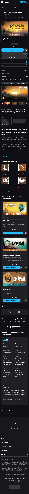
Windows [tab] (5, 339)
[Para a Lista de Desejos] (25, 233)
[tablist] (14, 339)
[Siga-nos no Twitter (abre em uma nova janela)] (14, 312)
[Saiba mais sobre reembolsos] (27, 65)
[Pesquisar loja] (2, 7)
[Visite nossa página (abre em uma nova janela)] (10, 312)
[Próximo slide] (27, 103)
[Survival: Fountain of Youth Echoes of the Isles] (15, 208)
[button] (14, 156)
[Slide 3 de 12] (22, 103)
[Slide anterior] (2, 103)
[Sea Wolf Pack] (15, 279)
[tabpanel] (14, 359)
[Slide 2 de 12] (14, 103)
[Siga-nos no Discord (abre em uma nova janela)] (19, 312)
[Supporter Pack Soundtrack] (15, 244)
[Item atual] (7, 103)
